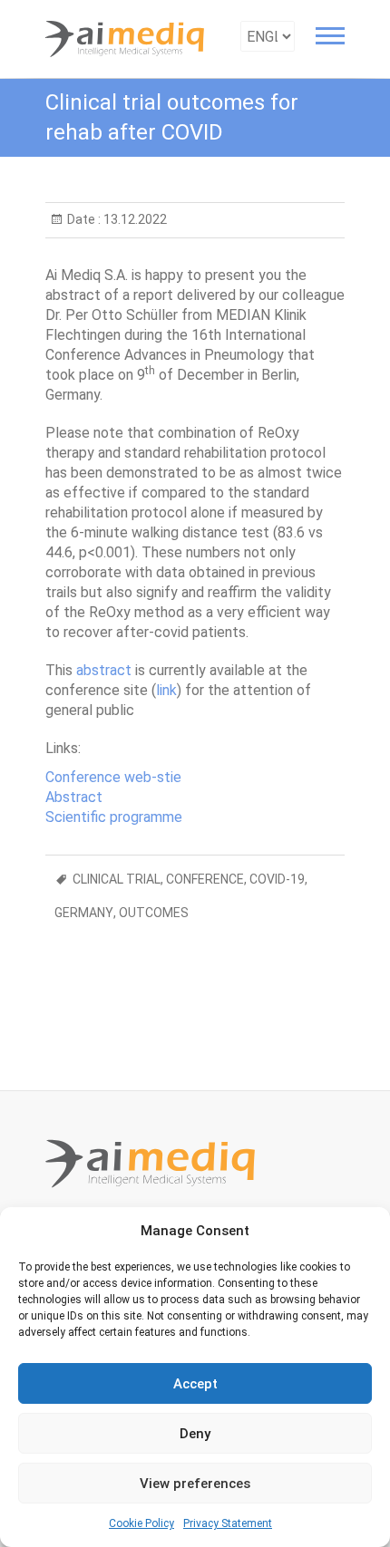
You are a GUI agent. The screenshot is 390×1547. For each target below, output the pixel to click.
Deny (195, 1434)
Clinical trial (117, 879)
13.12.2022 (134, 219)
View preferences (195, 1483)
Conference (205, 879)
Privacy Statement (227, 1523)
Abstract (73, 797)
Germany (83, 912)
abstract (104, 670)
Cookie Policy (141, 1523)
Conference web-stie (113, 777)
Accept (195, 1384)
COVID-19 (277, 879)
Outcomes (154, 912)
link (166, 690)
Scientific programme (113, 817)
